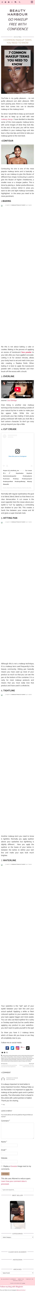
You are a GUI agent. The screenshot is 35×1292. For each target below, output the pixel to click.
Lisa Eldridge (12, 400)
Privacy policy (18, 1280)
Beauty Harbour (17, 12)
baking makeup (6, 1055)
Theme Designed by (17, 1283)
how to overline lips (22, 1058)
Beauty (20, 37)
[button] (32, 2)
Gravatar (14, 1166)
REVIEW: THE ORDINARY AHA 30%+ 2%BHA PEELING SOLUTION (27, 1065)
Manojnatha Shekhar (12, 1078)
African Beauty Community (21, 488)
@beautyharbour (21, 1290)
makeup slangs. (7, 119)
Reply (4, 1104)
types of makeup (22, 1061)
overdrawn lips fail (7, 1061)
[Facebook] (8, 2)
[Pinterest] (5, 2)
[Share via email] (2, 1053)
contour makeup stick (18, 1057)
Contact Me (29, 1279)
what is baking (28, 1061)
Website (4, 1158)
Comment (5, 1121)
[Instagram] (2, 2)
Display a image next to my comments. (16, 1168)
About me (21, 1279)
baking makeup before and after (15, 1055)
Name (4, 1142)
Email (3, 1150)
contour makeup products (8, 1057)
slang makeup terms (14, 1061)
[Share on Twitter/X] (7, 1053)
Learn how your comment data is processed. (14, 1183)
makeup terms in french (21, 1059)
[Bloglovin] (12, 2)
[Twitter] (12, 1046)
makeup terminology (12, 1059)
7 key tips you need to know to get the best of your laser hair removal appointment (9, 1065)
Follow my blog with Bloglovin (11, 1286)
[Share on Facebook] (4, 1053)
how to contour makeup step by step (12, 1058)
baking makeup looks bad (26, 1055)
